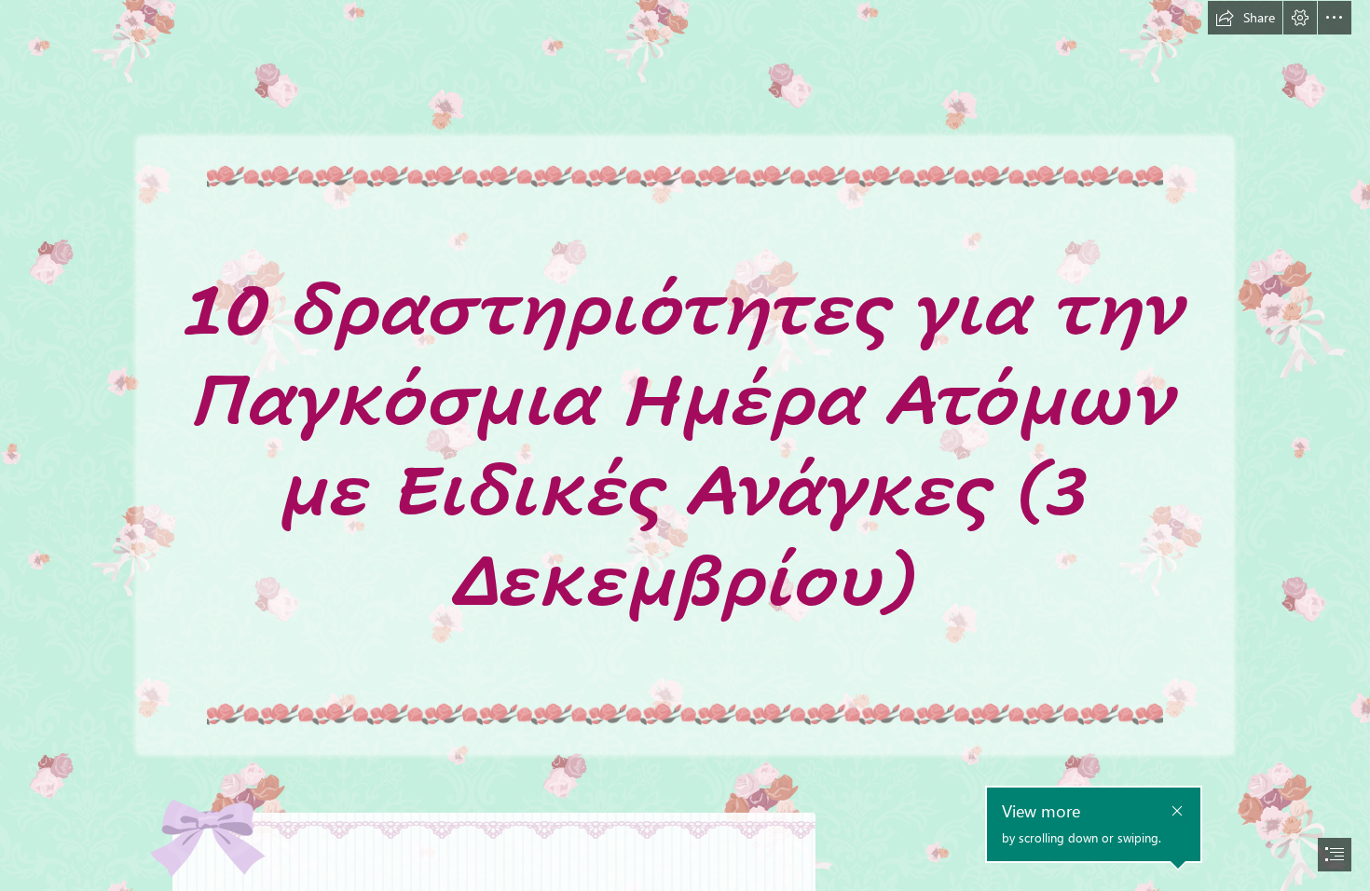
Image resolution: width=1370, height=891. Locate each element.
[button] (1245, 17)
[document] (685, 445)
